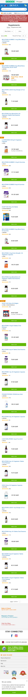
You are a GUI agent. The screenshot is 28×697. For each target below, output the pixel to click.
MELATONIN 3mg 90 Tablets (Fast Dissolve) (13, 349)
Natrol (4, 164)
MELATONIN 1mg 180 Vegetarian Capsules (13, 372)
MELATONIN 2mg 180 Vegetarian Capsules (13, 416)
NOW (4, 143)
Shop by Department (6, 658)
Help (2, 663)
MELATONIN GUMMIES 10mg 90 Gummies (13, 162)
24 (23, 36)
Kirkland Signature (7, 208)
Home (8, 27)
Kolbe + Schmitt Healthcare (9, 305)
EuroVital (5, 487)
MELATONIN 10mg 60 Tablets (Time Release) (11, 326)
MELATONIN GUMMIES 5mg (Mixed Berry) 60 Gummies (13, 230)
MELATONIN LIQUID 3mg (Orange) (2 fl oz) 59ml (13, 90)
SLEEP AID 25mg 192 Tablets (10, 207)
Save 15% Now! (7, 13)
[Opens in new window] (12, 635)
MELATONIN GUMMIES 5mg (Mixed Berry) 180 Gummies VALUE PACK (13, 66)
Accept (14, 692)
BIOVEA (4, 42)
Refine (20, 31)
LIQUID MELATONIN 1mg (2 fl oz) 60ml (12, 439)
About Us (3, 666)
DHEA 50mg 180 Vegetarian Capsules (12, 485)
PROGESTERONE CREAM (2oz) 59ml (12, 394)
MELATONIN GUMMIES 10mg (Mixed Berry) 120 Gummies (13, 40)
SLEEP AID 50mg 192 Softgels (10, 303)
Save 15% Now (7, 655)
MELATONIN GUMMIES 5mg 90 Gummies (13, 184)
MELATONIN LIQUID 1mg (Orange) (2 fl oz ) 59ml (13, 508)
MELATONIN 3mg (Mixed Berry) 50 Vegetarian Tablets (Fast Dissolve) (11, 277)
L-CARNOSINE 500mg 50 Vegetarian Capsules (12, 140)
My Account (3, 660)
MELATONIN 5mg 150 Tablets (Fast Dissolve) (14, 531)
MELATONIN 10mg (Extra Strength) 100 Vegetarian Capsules (12, 253)
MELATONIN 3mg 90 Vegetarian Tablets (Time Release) (12, 554)
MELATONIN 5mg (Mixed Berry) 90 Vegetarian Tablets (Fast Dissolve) (11, 114)
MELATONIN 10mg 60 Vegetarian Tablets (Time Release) (13, 578)
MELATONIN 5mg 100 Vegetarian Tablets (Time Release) (13, 462)
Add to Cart (14, 58)
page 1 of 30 (13, 601)
